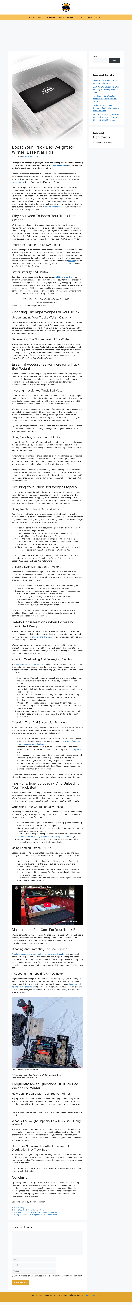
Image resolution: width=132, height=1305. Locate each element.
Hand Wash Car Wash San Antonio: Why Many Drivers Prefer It (105, 99)
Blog (39, 17)
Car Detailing (50, 17)
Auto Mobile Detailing (67, 17)
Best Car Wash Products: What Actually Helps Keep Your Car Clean (106, 90)
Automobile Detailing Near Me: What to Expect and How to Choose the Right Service (106, 117)
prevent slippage (58, 165)
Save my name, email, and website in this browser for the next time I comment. (48, 1276)
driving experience (53, 207)
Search (96, 56)
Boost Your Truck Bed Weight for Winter (29, 1210)
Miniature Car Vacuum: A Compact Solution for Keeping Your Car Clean (106, 108)
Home (31, 17)
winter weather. (18, 182)
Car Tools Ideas (86, 17)
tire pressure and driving (39, 637)
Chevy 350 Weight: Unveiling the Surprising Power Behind (35, 1215)
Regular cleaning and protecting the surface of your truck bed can (40, 954)
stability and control (63, 277)
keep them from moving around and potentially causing (44, 836)
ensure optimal (74, 749)
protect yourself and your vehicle (28, 664)
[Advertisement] (66, 34)
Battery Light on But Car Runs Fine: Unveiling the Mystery (35, 1212)
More (98, 17)
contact (71, 261)
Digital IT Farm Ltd (92, 1295)
